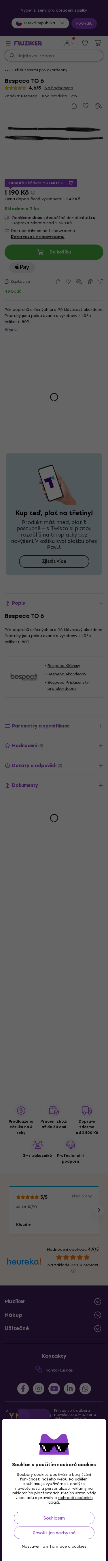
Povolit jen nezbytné (54, 1532)
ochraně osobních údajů (70, 1500)
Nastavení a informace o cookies (54, 1546)
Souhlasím (54, 1518)
